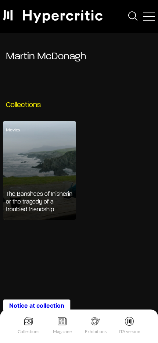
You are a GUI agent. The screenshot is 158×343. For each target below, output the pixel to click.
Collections (28, 331)
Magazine (62, 331)
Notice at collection (36, 305)
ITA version (129, 331)
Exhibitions (96, 331)
